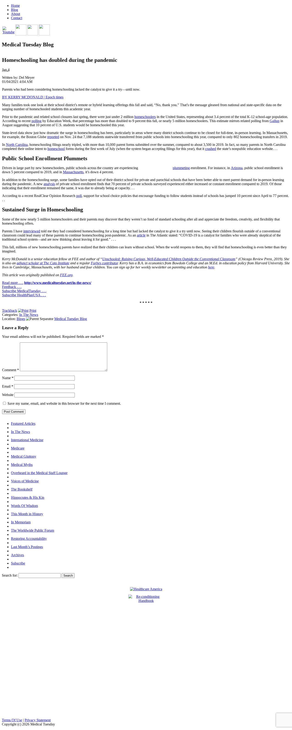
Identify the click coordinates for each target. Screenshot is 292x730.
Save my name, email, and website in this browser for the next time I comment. (64, 403)
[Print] (23, 310)
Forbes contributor (104, 263)
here (211, 267)
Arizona (236, 168)
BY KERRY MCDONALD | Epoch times (32, 97)
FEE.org (66, 275)
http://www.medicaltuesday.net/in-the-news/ (57, 283)
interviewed (31, 231)
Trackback (9, 310)
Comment (10, 370)
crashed (210, 149)
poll (79, 196)
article (141, 235)
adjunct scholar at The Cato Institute (43, 263)
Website (7, 395)
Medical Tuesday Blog (70, 319)
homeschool (56, 149)
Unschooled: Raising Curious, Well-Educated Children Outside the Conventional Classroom (168, 259)
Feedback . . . (11, 287)
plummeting (181, 168)
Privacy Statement (38, 720)
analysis (49, 184)
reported (53, 137)
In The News (28, 315)
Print (32, 310)
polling (36, 121)
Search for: (10, 575)
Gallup (274, 121)
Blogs (21, 319)
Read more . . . (12, 283)
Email (7, 386)
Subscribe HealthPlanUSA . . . (24, 295)
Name (7, 378)
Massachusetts (73, 172)
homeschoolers (145, 117)
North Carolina (17, 145)
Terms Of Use (12, 720)
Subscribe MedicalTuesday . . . (24, 291)
